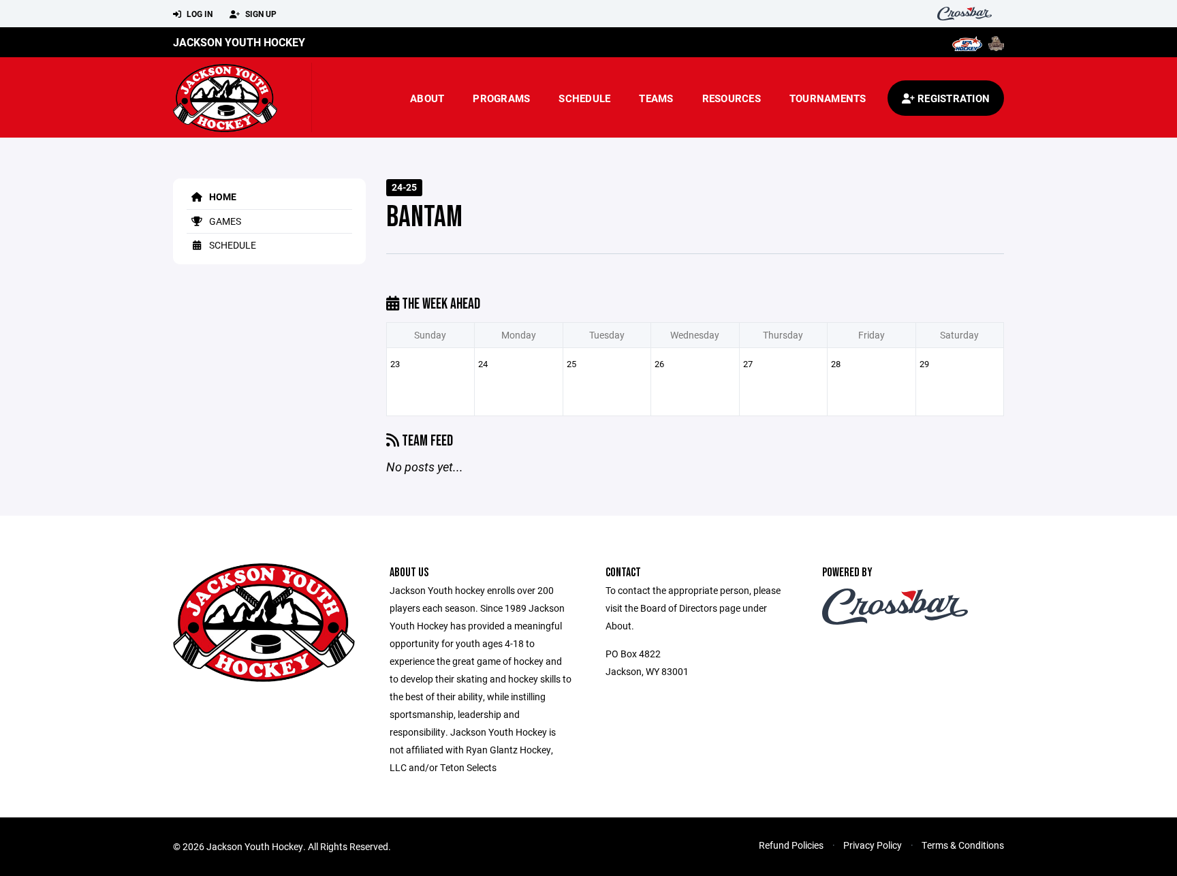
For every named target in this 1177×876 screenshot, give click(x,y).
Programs (501, 98)
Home (221, 196)
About (427, 98)
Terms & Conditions (963, 845)
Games (224, 221)
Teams (656, 98)
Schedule (584, 98)
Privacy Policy (872, 845)
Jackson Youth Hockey (239, 42)
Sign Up (260, 13)
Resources (731, 98)
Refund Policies (791, 845)
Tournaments (827, 98)
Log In (199, 13)
